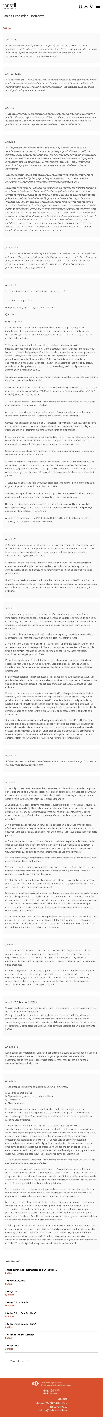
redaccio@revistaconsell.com (52, 1410)
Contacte (62, 1399)
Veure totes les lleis (19, 1361)
